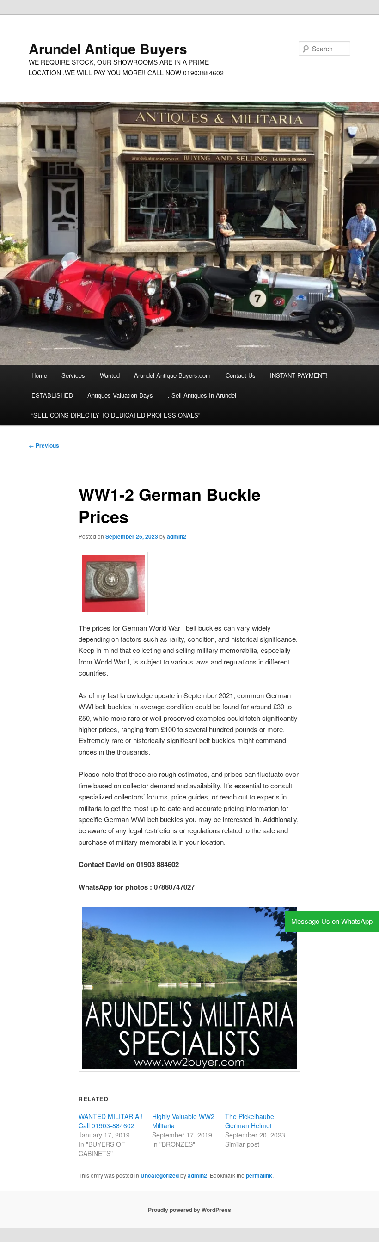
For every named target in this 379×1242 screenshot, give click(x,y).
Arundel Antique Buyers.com (172, 375)
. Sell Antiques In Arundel (202, 395)
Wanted (110, 375)
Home (39, 375)
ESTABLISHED (52, 395)
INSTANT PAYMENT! (299, 375)
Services (73, 375)
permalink (259, 1175)
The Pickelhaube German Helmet (249, 1121)
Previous (44, 445)
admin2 (176, 536)
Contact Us (241, 375)
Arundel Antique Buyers (108, 48)
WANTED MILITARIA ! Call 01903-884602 (111, 1121)
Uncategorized (160, 1175)
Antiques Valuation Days (120, 395)
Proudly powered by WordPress (189, 1209)
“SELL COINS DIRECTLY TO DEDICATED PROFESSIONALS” (115, 415)
